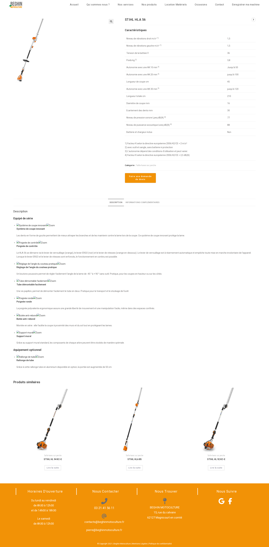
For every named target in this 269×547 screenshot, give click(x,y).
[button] (111, 21)
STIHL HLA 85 (134, 459)
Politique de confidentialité (160, 544)
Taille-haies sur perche (146, 165)
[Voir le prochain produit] (253, 19)
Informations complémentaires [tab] (142, 202)
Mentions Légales (139, 544)
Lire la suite (53, 468)
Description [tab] (116, 202)
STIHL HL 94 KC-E (53, 459)
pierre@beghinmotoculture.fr (104, 530)
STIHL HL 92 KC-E (216, 459)
